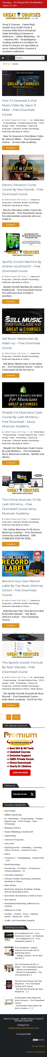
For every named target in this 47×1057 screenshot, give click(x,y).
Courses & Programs (14, 840)
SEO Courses (10, 900)
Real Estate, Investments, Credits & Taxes (23, 896)
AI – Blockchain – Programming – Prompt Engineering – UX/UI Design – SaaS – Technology (23, 821)
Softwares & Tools (12, 910)
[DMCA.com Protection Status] (39, 1040)
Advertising (9, 811)
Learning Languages (13, 875)
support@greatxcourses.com (23, 1028)
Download (10, 148)
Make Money (37, 689)
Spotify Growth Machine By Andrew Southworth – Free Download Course (21, 266)
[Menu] (8, 58)
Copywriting (10, 836)
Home (8, 64)
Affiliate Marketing (13, 815)
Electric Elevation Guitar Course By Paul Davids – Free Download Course (22, 189)
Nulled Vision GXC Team (15, 120)
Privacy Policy (38, 1046)
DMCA (7, 854)
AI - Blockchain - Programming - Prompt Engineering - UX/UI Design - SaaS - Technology (23, 123)
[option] (29, 2)
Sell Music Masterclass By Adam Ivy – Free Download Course (21, 343)
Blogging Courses (12, 828)
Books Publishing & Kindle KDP (18, 832)
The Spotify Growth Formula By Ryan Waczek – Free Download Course (22, 667)
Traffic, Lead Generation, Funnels (19, 920)
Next (16, 717)
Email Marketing (12, 864)
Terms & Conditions (35, 1052)
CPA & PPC (9, 844)
